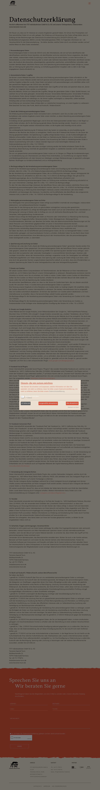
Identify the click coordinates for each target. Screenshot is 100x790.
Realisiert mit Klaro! (73, 407)
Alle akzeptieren (72, 403)
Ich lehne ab (25, 403)
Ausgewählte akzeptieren (48, 403)
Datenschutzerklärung (56, 391)
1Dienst (28, 398)
